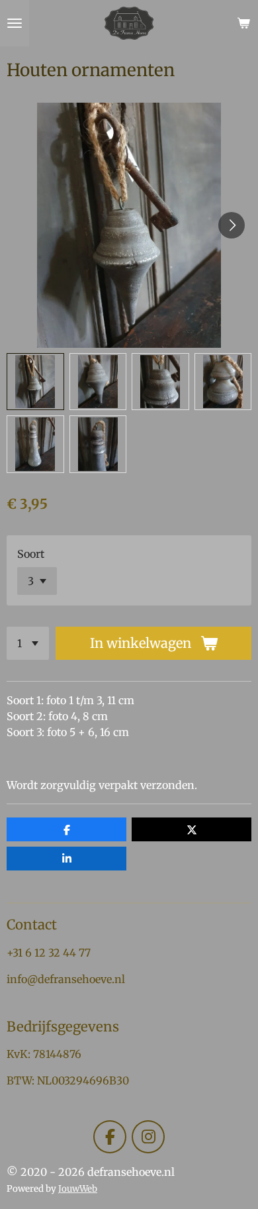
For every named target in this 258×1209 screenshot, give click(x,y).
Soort (30, 553)
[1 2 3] (28, 643)
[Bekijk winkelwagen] (243, 23)
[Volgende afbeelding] (231, 225)
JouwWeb (77, 1188)
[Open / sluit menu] (14, 23)
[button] (35, 382)
